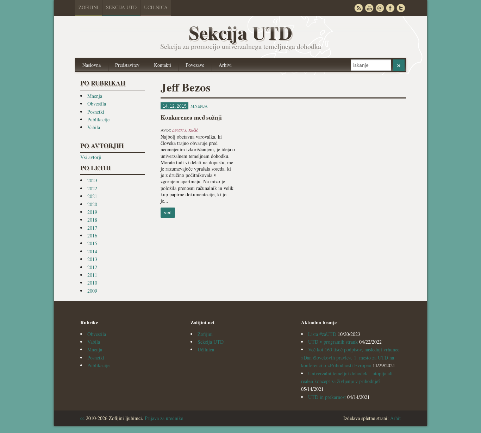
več (167, 212)
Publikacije (98, 119)
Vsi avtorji (90, 157)
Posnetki (95, 111)
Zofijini (89, 7)
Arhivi (225, 65)
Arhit (395, 418)
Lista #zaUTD (322, 334)
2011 (92, 275)
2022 (92, 188)
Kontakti (162, 65)
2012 (92, 267)
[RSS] (358, 8)
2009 (92, 290)
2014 (92, 251)
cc (82, 418)
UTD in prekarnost (327, 397)
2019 (92, 212)
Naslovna (91, 65)
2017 (92, 227)
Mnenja (94, 96)
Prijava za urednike (164, 418)
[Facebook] (390, 8)
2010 (92, 282)
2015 (92, 243)
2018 (92, 219)
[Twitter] (400, 8)
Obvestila (96, 103)
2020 (92, 204)
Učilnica (156, 7)
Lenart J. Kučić (185, 130)
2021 (92, 196)
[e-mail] (379, 8)
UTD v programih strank (333, 341)
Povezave (195, 65)
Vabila (93, 127)
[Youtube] (369, 8)
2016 (92, 235)
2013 (92, 259)
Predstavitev (127, 65)
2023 (92, 180)
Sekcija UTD (121, 7)
